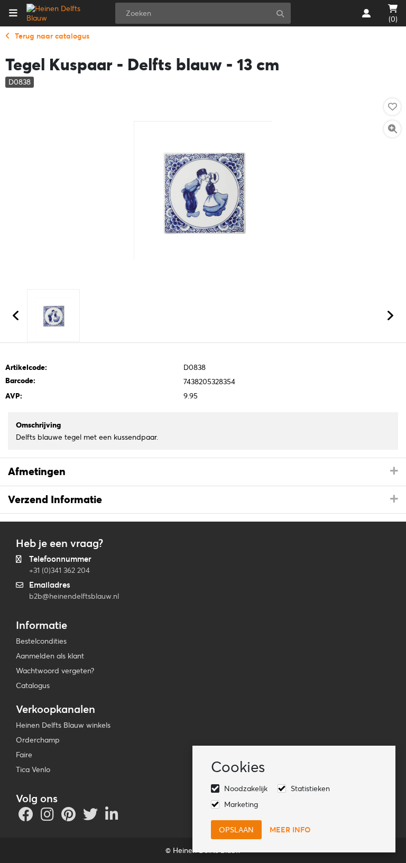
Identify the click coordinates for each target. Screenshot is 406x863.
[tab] (203, 472)
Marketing (241, 804)
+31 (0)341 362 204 (59, 570)
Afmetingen (37, 471)
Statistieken (310, 788)
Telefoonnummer (60, 559)
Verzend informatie (55, 499)
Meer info (290, 829)
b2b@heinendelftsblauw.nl (74, 596)
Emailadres (49, 585)
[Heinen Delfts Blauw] (60, 13)
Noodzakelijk (245, 788)
